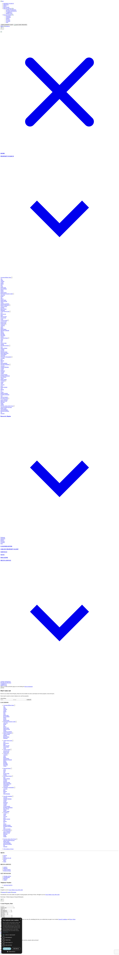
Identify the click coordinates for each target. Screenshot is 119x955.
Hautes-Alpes (3, 408)
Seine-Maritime (4, 363)
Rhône (2, 290)
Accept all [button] (7, 948)
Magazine (5, 878)
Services (5, 855)
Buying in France (7, 870)
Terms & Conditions (62, 919)
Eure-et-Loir (3, 314)
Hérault (2, 389)
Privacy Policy (5, 860)
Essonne (2, 350)
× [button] (20, 919)
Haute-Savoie (3, 292)
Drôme (2, 283)
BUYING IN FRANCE (11, 11)
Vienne (2, 378)
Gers (2, 388)
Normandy (8, 17)
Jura (1, 297)
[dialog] (11, 936)
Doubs (2, 296)
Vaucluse (2, 413)
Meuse (2, 331)
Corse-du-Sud (4, 321)
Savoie (2, 291)
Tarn (2, 395)
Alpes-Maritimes (4, 409)
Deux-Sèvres (3, 377)
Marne (2, 328)
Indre (2, 315)
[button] (12, 951)
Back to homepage (29, 686)
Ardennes (3, 325)
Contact (5, 879)
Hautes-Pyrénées (4, 393)
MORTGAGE (9, 13)
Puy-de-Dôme (4, 288)
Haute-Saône (3, 300)
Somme (2, 344)
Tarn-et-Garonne (4, 397)
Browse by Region (7, 14)
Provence (8, 19)
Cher (2, 312)
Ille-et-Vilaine (3, 309)
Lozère (2, 392)
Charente (2, 365)
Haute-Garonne (4, 387)
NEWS (4, 6)
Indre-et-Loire (4, 316)
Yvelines (2, 349)
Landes (2, 373)
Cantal (2, 282)
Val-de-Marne (4, 354)
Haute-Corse (3, 322)
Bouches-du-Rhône (5, 411)
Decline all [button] (16, 948)
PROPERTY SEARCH (8, 3)
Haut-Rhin (3, 335)
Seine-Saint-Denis (4, 353)
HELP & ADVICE (7, 8)
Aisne (2, 339)
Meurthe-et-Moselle (5, 330)
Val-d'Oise (3, 355)
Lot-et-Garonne (4, 374)
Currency (5, 867)
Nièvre (2, 298)
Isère (2, 285)
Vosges (2, 336)
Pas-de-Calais (3, 343)
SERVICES (6, 4)
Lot (1, 390)
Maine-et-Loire (4, 401)
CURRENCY (9, 12)
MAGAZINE (6, 7)
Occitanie (8, 21)
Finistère (2, 307)
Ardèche (2, 281)
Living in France (7, 869)
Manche (2, 360)
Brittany (8, 18)
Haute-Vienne (4, 379)
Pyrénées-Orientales (5, 394)
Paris (7, 22)
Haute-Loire (3, 287)
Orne (2, 362)
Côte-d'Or (3, 295)
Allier (2, 280)
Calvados (3, 358)
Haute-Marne (3, 329)
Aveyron (2, 384)
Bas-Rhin (3, 334)
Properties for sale (7, 858)
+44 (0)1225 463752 (7, 885)
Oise (2, 341)
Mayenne (3, 402)
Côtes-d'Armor (4, 306)
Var (1, 412)
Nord (2, 340)
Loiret (2, 319)
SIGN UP (29, 699)
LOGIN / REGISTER (22, 24)
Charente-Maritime (5, 367)
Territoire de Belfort (5, 303)
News (4, 856)
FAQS (4, 861)
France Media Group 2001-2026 (16, 889)
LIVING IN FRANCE (11, 9)
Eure (2, 359)
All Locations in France (8, 849)
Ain (1, 278)
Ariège (2, 382)
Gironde (2, 372)
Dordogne (8, 16)
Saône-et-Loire (4, 301)
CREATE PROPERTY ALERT (7, 24)
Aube (2, 326)
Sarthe (2, 403)
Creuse (2, 369)
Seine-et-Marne (4, 348)
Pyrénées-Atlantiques (5, 375)
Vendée (2, 404)
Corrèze (2, 368)
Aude (2, 383)
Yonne (2, 302)
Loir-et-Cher (3, 317)
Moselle (2, 333)
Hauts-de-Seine (4, 352)
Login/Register (6, 877)
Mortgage (5, 868)
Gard (2, 385)
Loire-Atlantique (4, 399)
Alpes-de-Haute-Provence (6, 407)
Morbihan (3, 310)
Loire (2, 286)
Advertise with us (7, 876)
